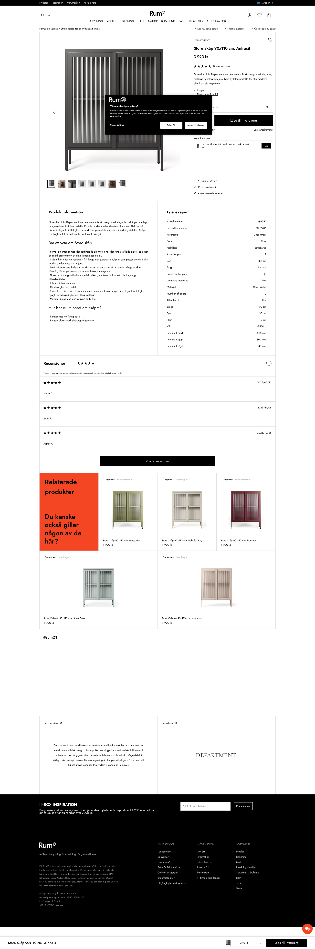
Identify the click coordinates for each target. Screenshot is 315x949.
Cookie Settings (117, 125)
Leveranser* (164, 862)
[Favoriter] (260, 15)
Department (260, 235)
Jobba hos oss (204, 862)
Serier (239, 888)
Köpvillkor (163, 857)
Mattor (239, 862)
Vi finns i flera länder (208, 878)
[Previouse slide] (54, 112)
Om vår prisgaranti (168, 872)
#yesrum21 (203, 867)
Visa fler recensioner (157, 461)
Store (263, 241)
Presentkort (203, 872)
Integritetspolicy (166, 878)
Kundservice (164, 851)
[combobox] (265, 2)
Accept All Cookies (196, 125)
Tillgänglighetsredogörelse (172, 883)
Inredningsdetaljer (246, 867)
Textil (239, 883)
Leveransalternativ (263, 129)
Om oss (201, 851)
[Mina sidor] (250, 15)
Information (203, 857)
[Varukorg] (269, 15)
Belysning (241, 857)
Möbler (240, 851)
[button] (266, 2)
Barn (238, 878)
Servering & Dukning (247, 872)
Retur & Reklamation (169, 867)
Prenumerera (243, 806)
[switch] (157, 363)
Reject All (171, 125)
